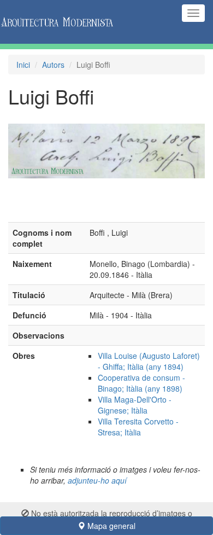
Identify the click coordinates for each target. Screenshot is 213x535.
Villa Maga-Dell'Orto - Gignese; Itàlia (134, 405)
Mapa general (110, 525)
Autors (53, 64)
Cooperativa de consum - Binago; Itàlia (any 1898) (141, 383)
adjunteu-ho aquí (97, 480)
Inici (23, 64)
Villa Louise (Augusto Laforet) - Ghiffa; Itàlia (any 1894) (149, 361)
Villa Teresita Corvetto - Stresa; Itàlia (138, 427)
